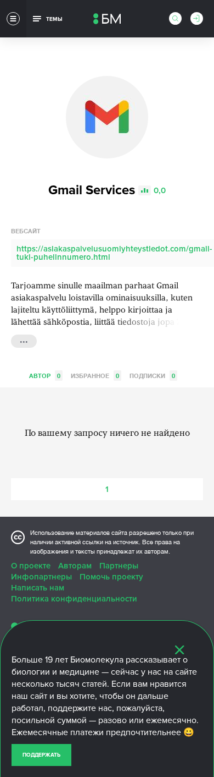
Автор (44, 375)
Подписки (152, 375)
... (24, 340)
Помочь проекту (111, 577)
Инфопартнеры (41, 577)
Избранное (95, 375)
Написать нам (37, 588)
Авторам (75, 566)
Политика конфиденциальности (74, 599)
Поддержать (41, 755)
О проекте (30, 566)
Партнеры (118, 566)
